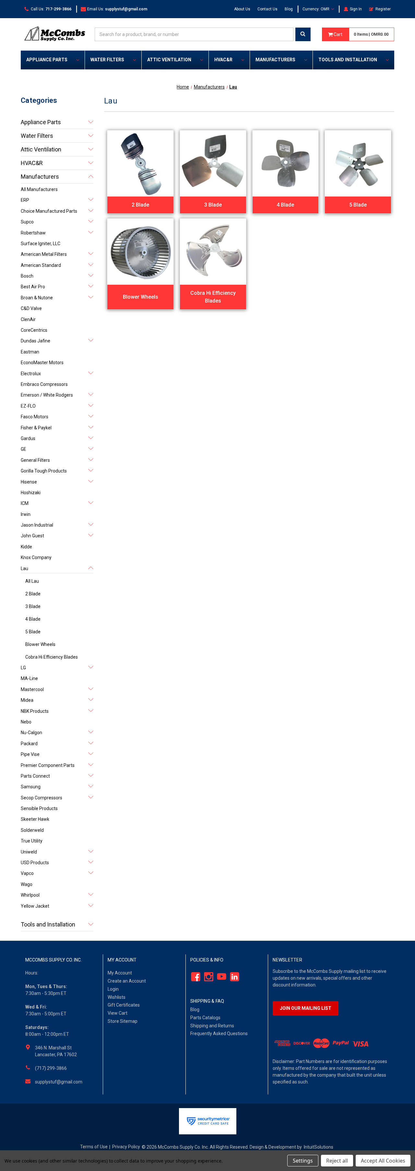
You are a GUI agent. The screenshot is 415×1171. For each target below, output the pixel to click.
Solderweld (32, 830)
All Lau (32, 581)
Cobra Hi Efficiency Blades (51, 657)
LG (23, 667)
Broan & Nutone (37, 297)
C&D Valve (31, 308)
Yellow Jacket (35, 906)
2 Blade (33, 593)
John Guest (32, 535)
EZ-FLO (28, 406)
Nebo (26, 721)
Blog (289, 9)
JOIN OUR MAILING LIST (305, 1008)
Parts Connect (35, 776)
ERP (25, 200)
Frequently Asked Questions (219, 1033)
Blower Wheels (40, 644)
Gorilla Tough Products (44, 470)
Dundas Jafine (35, 340)
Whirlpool (30, 895)
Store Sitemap (122, 1021)
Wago (26, 884)
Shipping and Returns (212, 1025)
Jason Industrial (37, 525)
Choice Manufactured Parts (49, 211)
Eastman (30, 351)
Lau (24, 568)
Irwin (25, 514)
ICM (25, 503)
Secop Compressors (41, 797)
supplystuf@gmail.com (58, 1081)
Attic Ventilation (169, 59)
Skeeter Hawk (35, 819)
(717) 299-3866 (51, 1068)
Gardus (28, 438)
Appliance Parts (46, 59)
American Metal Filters (44, 254)
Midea (27, 700)
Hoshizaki (31, 492)
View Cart (117, 1013)
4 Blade (33, 619)
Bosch (27, 276)
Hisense (29, 481)
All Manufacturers (39, 189)
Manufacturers (275, 59)
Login (113, 989)
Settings (303, 1160)
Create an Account (127, 981)
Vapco (27, 873)
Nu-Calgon (31, 732)
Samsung (31, 786)
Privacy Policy (126, 1146)
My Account (120, 972)
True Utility (31, 840)
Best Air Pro (33, 286)
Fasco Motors (34, 416)
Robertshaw (33, 232)
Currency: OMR (316, 9)
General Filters (35, 460)
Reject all (337, 1160)
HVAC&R (223, 59)
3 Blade (33, 606)
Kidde (26, 546)
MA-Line (29, 678)
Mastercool (32, 689)
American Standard (41, 265)
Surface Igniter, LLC (40, 243)
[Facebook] (193, 977)
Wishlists (116, 997)
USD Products (35, 862)
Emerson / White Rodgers (47, 395)
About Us (242, 9)
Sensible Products (39, 808)
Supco (27, 221)
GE (23, 449)
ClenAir (28, 319)
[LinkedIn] (232, 977)
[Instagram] (206, 977)
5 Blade (33, 631)
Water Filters (107, 59)
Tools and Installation (347, 59)
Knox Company (36, 557)
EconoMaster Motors (42, 362)
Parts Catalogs (205, 1017)
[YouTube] (219, 977)
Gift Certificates (124, 1005)
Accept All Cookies (383, 1160)
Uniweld (29, 851)
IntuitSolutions (318, 1147)
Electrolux (31, 373)
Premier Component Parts (48, 765)
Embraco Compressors (44, 384)
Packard (29, 743)
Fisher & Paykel (36, 427)
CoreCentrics (34, 330)
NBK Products (35, 711)
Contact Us (267, 9)
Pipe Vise (30, 754)
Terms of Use (94, 1146)
